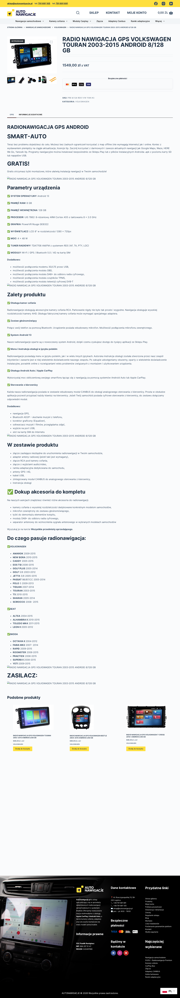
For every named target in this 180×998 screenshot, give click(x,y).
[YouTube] (171, 3)
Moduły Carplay (80, 21)
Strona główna (151, 899)
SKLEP (94, 12)
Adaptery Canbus (116, 21)
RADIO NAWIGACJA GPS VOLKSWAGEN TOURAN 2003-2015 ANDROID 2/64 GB (32, 736)
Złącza (99, 21)
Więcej (158, 21)
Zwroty (148, 912)
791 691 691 (62, 3)
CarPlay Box (150, 966)
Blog (147, 918)
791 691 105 (44, 3)
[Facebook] (156, 3)
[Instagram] (163, 3)
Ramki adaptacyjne (140, 21)
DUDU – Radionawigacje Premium (158, 960)
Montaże (148, 921)
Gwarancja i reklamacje (154, 910)
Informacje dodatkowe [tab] (30, 115)
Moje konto (149, 904)
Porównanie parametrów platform (158, 926)
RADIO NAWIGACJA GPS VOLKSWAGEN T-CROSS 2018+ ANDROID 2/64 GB (145, 736)
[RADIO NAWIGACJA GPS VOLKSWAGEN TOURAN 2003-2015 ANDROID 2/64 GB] (33, 717)
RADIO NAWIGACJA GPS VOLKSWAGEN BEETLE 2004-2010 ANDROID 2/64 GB (88, 737)
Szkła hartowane (152, 974)
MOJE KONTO (137, 12)
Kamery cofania (57, 21)
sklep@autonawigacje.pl (19, 3)
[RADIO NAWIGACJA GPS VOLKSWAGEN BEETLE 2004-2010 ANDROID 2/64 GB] (90, 717)
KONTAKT (113, 12)
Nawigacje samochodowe (28, 21)
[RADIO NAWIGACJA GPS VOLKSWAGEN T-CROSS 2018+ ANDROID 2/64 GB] (146, 717)
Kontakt (148, 929)
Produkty (148, 901)
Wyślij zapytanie (151, 932)
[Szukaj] (77, 12)
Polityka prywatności (153, 907)
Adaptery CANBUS (152, 971)
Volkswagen (82, 101)
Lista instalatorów (152, 924)
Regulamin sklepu (152, 915)
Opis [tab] (12, 115)
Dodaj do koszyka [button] (22, 749)
